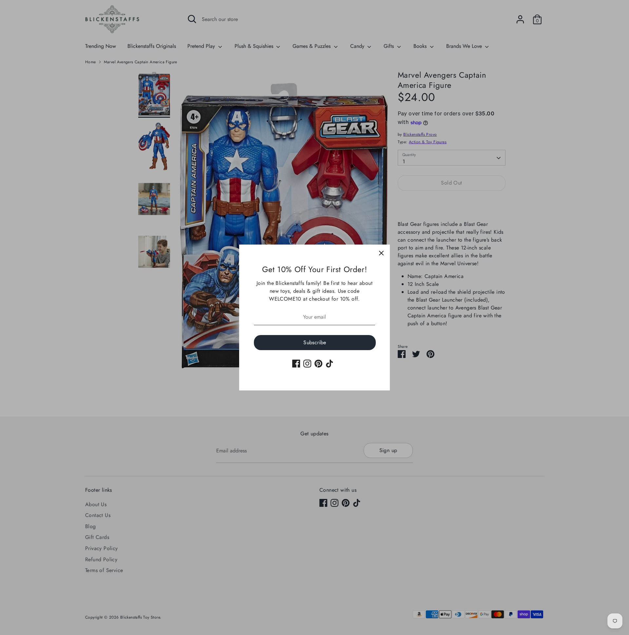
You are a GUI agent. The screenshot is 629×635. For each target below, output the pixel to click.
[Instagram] (307, 363)
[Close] (381, 253)
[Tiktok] (330, 363)
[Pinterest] (318, 363)
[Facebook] (296, 363)
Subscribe (314, 342)
